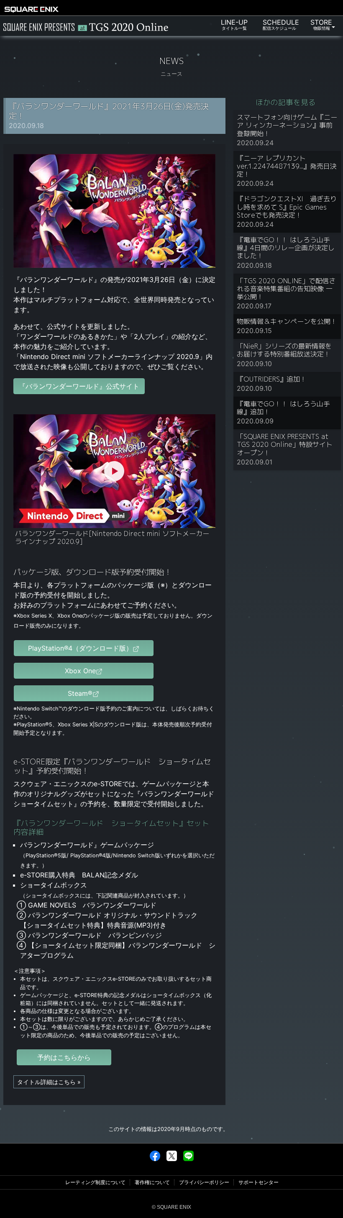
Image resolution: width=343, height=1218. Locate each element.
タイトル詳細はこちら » (49, 1081)
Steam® (80, 693)
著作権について (152, 1182)
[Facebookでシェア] (155, 1156)
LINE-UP (234, 24)
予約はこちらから (64, 1057)
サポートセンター (258, 1182)
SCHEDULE (281, 24)
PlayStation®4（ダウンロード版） (80, 648)
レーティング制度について (95, 1182)
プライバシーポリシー (204, 1182)
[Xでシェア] (171, 1156)
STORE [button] (320, 24)
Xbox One (80, 671)
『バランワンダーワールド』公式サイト (79, 386)
